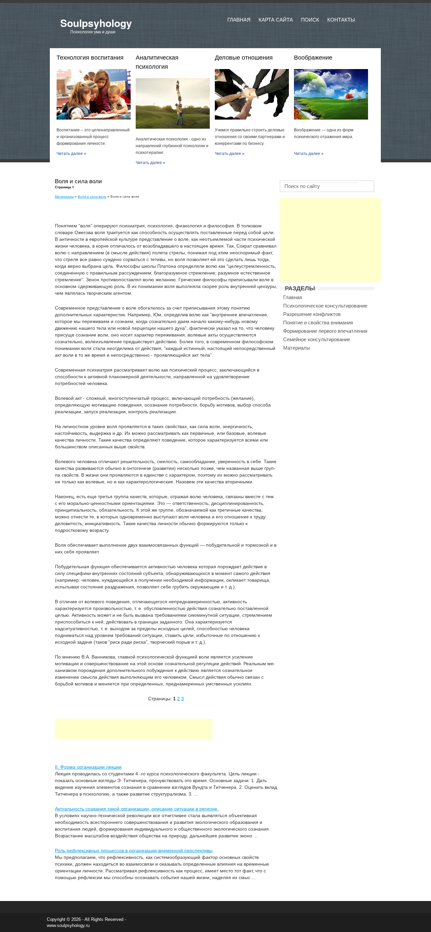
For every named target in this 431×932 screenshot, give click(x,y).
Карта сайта (276, 20)
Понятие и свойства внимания (318, 322)
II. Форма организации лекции (88, 767)
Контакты (341, 20)
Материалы (64, 196)
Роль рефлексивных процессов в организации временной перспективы (133, 850)
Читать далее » (71, 153)
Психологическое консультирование (325, 306)
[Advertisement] (133, 729)
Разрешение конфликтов (312, 314)
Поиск (310, 20)
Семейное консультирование (316, 339)
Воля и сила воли (92, 196)
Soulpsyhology (96, 22)
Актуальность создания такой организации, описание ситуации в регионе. (137, 808)
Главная (239, 20)
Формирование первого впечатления (325, 331)
